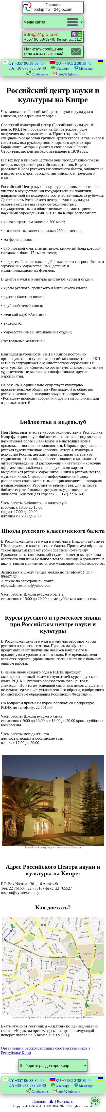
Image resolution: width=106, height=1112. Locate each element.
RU (73, 63)
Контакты (65, 1101)
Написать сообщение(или (43, 51)
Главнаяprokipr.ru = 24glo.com (53, 7)
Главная (39, 1101)
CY (26, 63)
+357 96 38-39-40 (49, 36)
